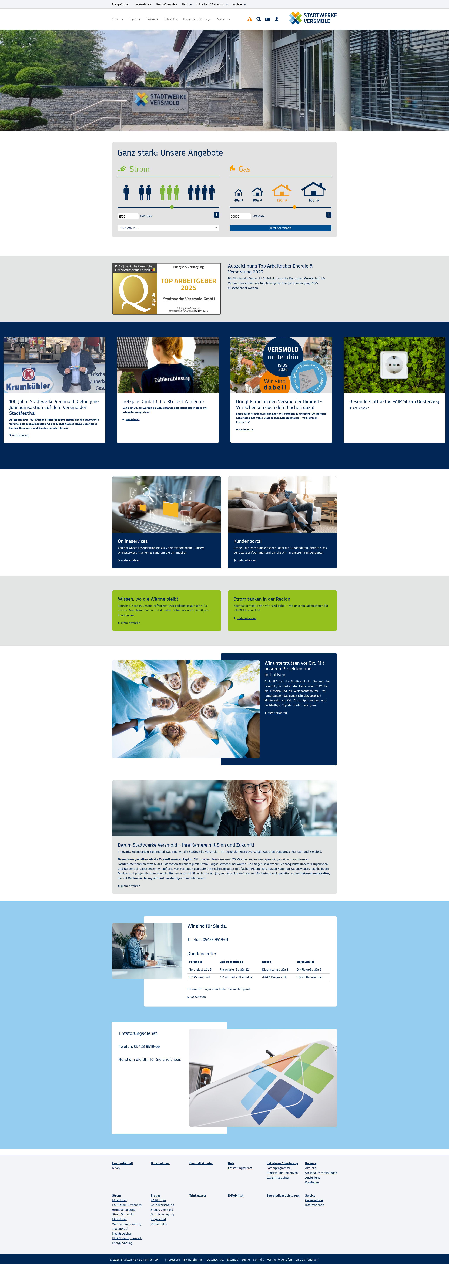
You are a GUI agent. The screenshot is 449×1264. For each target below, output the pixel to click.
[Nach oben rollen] (440, 1255)
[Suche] (259, 19)
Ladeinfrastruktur (278, 1177)
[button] (131, 419)
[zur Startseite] (313, 18)
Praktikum (312, 1182)
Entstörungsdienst (240, 1168)
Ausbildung (312, 1177)
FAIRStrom (119, 1200)
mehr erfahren (20, 435)
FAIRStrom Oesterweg (127, 1205)
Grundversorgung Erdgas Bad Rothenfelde (162, 1219)
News (116, 1168)
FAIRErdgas (158, 1200)
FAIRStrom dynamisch (127, 1238)
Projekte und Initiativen (282, 1173)
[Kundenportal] (277, 19)
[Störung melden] (250, 19)
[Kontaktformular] (268, 19)
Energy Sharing (122, 1243)
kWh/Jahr (146, 216)
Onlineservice (314, 1200)
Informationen (314, 1205)
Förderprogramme (279, 1168)
